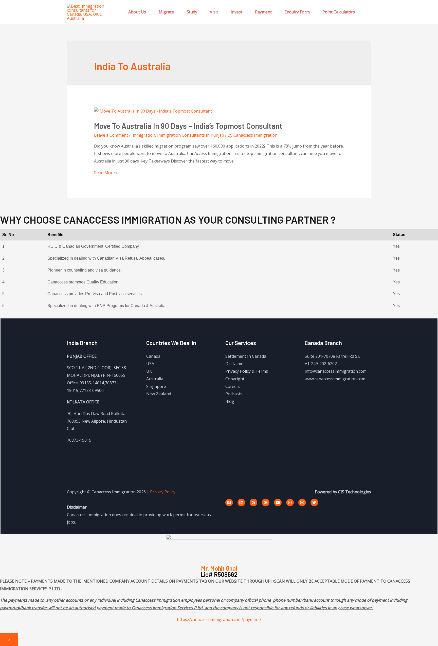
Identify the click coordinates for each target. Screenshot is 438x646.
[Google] (253, 502)
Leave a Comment (111, 135)
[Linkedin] (241, 502)
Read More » (106, 172)
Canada (153, 356)
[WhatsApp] (290, 502)
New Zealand (158, 394)
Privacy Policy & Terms (246, 371)
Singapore (156, 386)
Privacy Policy (162, 492)
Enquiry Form (297, 12)
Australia (154, 379)
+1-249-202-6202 (321, 363)
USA (150, 363)
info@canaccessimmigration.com (336, 371)
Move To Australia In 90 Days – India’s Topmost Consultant (188, 125)
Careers (232, 386)
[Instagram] (265, 502)
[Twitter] (314, 502)
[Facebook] (229, 502)
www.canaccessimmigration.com (335, 379)
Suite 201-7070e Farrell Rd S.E (332, 356)
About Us (137, 12)
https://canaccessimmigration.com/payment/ (219, 619)
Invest (236, 12)
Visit (214, 12)
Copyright (234, 379)
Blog (229, 401)
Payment (263, 12)
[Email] (302, 502)
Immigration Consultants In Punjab (190, 135)
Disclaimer (235, 363)
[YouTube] (278, 502)
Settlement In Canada (245, 356)
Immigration (143, 135)
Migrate (166, 12)
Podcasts (233, 394)
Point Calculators (338, 12)
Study (192, 12)
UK (149, 371)
